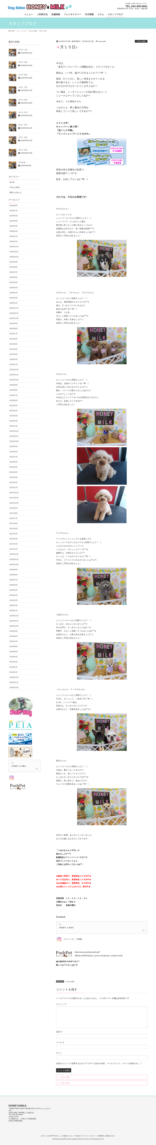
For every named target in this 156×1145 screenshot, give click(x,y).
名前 (59, 1032)
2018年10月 (14, 687)
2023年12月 (14, 370)
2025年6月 (13, 277)
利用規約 (101, 1136)
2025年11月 (13, 252)
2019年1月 (13, 672)
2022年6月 (13, 462)
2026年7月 (13, 211)
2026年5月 (13, 221)
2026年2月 (13, 236)
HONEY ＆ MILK (66, 928)
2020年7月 (13, 580)
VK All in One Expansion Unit (94, 1139)
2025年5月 (13, 282)
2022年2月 (13, 482)
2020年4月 (13, 595)
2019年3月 (13, 662)
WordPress (64, 1139)
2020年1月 (13, 610)
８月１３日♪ (23, 137)
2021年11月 (13, 498)
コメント (61, 1004)
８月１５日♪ (23, 112)
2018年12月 (14, 677)
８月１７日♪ (23, 87)
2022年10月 (14, 441)
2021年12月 (14, 493)
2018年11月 (13, 682)
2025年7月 (13, 272)
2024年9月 (13, 323)
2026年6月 (13, 216)
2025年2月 (13, 298)
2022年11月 (13, 436)
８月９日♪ (22, 162)
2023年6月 (13, 400)
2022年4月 (13, 472)
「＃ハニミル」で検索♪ (72, 939)
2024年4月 (13, 349)
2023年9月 (13, 385)
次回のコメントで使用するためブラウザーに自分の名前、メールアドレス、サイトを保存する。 (98, 1063)
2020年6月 (13, 585)
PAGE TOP (150, 1108)
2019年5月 (13, 652)
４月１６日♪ (65, 1083)
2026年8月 (13, 205)
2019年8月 (13, 636)
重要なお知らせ (15, 192)
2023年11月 (13, 375)
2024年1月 (13, 364)
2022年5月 (13, 467)
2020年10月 (14, 564)
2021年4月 (13, 534)
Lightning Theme (77, 1139)
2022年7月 (13, 457)
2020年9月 (13, 570)
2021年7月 (13, 518)
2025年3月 (13, 293)
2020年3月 (13, 600)
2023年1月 (13, 426)
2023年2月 (13, 421)
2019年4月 (13, 657)
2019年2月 (13, 667)
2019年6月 (13, 646)
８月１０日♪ (23, 150)
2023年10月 (14, 380)
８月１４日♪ (23, 125)
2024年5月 (13, 344)
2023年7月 (13, 395)
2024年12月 (14, 308)
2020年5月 (13, 590)
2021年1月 (13, 549)
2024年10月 (14, 318)
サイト (59, 1053)
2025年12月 (14, 247)
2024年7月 (13, 334)
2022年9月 (13, 446)
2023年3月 (13, 416)
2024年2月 (13, 359)
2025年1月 (13, 303)
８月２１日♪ (23, 50)
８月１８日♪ (23, 75)
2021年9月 (13, 508)
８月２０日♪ (23, 62)
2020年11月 (13, 559)
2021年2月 (13, 544)
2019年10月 (14, 626)
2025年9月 (13, 262)
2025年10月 (14, 257)
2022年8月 (13, 452)
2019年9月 (13, 631)
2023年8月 (13, 390)
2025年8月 (13, 267)
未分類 (12, 182)
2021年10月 (14, 503)
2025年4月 (13, 288)
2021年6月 (13, 523)
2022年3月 (13, 477)
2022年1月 (13, 487)
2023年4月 (13, 411)
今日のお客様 (141, 41)
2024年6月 (13, 339)
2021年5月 (13, 529)
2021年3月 (13, 539)
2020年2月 (13, 605)
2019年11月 (13, 621)
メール (60, 1042)
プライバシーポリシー (88, 1136)
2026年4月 (13, 226)
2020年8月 (13, 575)
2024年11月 (13, 313)
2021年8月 (13, 513)
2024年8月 (13, 328)
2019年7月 (13, 641)
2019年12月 (14, 616)
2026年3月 (13, 231)
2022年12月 (14, 431)
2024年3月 (13, 354)
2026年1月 (13, 241)
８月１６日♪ (23, 100)
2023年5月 (13, 405)
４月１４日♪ (65, 1077)
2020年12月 (14, 554)
